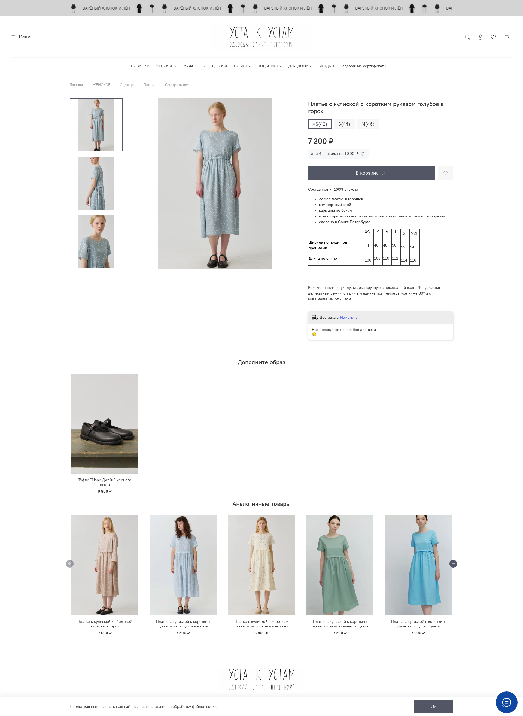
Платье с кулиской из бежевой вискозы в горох (104, 624)
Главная (76, 84)
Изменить (349, 317)
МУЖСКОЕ (192, 65)
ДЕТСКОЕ (220, 65)
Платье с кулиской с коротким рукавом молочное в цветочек (261, 624)
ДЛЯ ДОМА (298, 65)
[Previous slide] (139, 183)
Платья (149, 84)
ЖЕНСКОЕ (164, 65)
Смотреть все (177, 84)
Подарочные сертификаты (363, 65)
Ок (434, 706)
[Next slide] (96, 262)
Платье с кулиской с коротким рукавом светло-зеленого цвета (340, 624)
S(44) (344, 124)
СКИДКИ (326, 65)
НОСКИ (240, 65)
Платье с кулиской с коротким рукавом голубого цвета (418, 624)
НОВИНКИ (140, 65)
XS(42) (319, 124)
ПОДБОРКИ (267, 65)
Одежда (127, 84)
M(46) (368, 124)
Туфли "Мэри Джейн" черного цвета (104, 482)
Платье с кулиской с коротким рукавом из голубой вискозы (183, 624)
